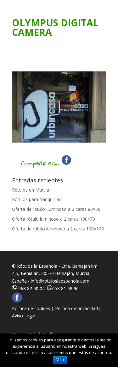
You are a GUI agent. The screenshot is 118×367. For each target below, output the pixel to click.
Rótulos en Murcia (30, 190)
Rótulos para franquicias (36, 199)
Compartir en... (40, 163)
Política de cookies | (33, 308)
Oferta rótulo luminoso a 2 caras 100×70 (53, 219)
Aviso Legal (23, 316)
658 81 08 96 (65, 288)
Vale (60, 360)
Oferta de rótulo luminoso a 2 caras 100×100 (58, 229)
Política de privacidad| (77, 308)
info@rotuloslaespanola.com (60, 281)
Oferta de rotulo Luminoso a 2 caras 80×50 (56, 209)
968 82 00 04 (31, 288)
